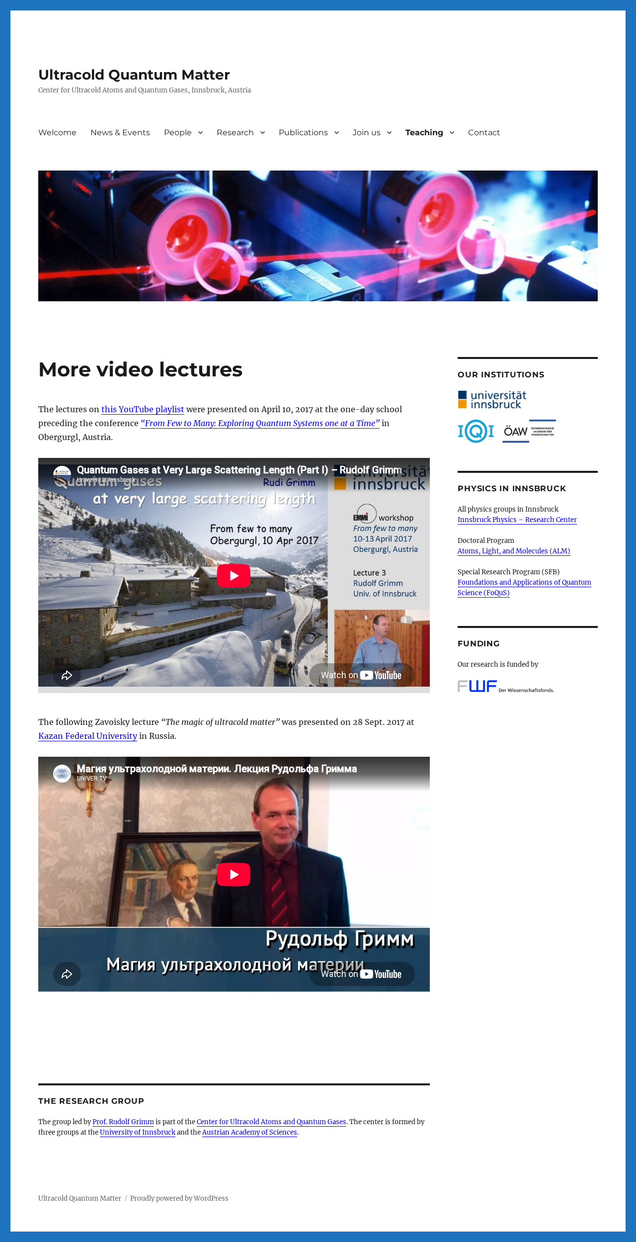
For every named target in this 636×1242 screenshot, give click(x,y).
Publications (303, 132)
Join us (367, 132)
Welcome (57, 132)
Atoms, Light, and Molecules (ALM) (514, 551)
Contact (484, 132)
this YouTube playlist (142, 409)
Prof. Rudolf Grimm (123, 1122)
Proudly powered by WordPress (179, 1198)
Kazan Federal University (87, 736)
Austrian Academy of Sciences (249, 1132)
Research (235, 132)
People (178, 132)
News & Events (120, 132)
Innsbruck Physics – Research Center (517, 520)
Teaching (424, 132)
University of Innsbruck (137, 1132)
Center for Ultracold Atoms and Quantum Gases (271, 1122)
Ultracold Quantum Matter (134, 74)
